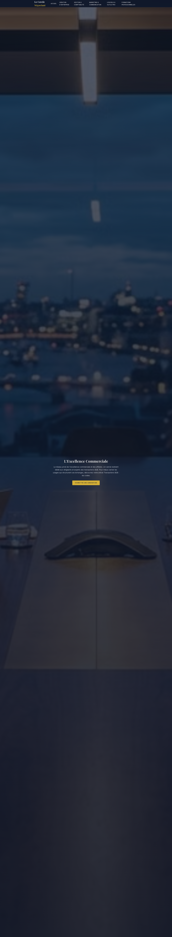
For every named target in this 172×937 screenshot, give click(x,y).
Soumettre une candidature (86, 483)
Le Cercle (40, 3)
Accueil (54, 3)
